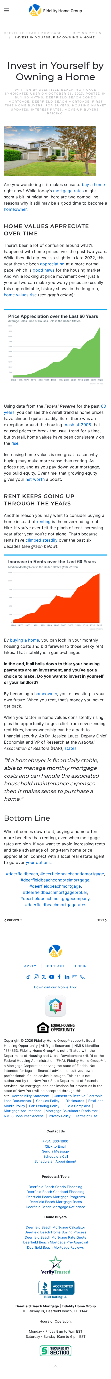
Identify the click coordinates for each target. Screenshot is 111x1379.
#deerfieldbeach (22, 873)
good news (43, 270)
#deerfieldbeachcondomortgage (72, 873)
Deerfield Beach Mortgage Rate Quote (55, 1237)
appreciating (52, 263)
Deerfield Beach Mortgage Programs (55, 1197)
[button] (6, 10)
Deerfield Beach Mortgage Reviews (55, 1247)
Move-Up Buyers (82, 109)
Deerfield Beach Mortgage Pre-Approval (55, 1242)
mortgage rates (68, 190)
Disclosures (75, 1101)
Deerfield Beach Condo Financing (55, 1187)
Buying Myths (29, 97)
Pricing (55, 113)
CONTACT (56, 966)
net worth (35, 479)
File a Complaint (78, 1106)
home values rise (20, 294)
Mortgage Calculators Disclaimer (72, 1111)
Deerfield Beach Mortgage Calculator (55, 1227)
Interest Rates (46, 109)
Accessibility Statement (31, 1096)
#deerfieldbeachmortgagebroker (55, 892)
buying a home (24, 640)
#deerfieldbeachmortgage (55, 886)
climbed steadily (42, 540)
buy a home (93, 184)
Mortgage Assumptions (23, 1111)
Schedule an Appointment (55, 1161)
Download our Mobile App (55, 987)
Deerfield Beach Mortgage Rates (55, 1202)
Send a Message (55, 1151)
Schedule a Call (55, 1156)
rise (14, 443)
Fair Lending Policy (44, 1106)
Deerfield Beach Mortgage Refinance (55, 1207)
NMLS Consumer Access (24, 1116)
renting (44, 521)
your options (38, 862)
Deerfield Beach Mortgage (61, 101)
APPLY (30, 966)
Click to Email (55, 1146)
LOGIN (81, 966)
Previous (14, 920)
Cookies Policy (48, 1101)
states (70, 748)
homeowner (15, 209)
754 (55, 1141)
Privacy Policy (59, 1116)
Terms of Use (87, 1116)
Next (100, 920)
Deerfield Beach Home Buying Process (55, 1232)
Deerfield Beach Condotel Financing (55, 1192)
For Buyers (57, 105)
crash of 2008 (77, 424)
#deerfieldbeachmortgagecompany (55, 898)
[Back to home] (55, 10)
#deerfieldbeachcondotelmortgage (55, 879)
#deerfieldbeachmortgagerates (55, 904)
